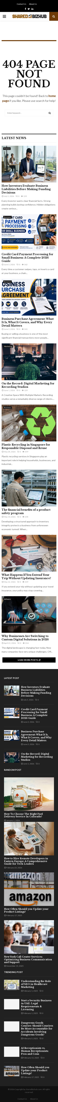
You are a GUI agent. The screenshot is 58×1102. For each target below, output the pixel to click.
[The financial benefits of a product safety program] (29, 488)
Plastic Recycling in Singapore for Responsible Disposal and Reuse (26, 446)
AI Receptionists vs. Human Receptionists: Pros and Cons (35, 1051)
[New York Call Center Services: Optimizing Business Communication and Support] (29, 937)
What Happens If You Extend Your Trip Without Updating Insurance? (26, 576)
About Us (33, 4)
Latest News (14, 138)
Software (7, 599)
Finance (7, 149)
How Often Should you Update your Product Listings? (26, 910)
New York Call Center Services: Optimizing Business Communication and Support (28, 959)
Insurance (7, 538)
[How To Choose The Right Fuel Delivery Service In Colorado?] (29, 794)
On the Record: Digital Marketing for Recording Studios (28, 385)
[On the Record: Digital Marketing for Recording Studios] (29, 361)
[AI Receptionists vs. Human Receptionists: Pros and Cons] (11, 1052)
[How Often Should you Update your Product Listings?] (29, 889)
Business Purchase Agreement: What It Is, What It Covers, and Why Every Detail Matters (28, 322)
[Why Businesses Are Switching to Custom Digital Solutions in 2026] (29, 614)
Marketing (8, 346)
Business (7, 217)
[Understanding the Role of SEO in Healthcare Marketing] (11, 985)
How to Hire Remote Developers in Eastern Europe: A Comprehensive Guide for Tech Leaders (26, 861)
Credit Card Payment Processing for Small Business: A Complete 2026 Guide (27, 258)
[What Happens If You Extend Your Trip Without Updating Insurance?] (29, 553)
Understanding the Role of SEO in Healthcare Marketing (36, 984)
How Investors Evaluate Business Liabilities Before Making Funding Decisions (26, 189)
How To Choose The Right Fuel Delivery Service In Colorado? (23, 815)
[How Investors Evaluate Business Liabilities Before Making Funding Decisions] (29, 164)
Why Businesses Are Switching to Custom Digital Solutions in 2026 (25, 637)
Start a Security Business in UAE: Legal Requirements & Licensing (36, 1005)
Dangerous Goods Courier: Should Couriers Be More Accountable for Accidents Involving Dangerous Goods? (37, 1028)
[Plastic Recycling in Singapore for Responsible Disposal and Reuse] (29, 423)
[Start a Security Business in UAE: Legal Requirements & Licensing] (11, 1004)
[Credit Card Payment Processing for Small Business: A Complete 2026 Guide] (29, 232)
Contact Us (21, 4)
